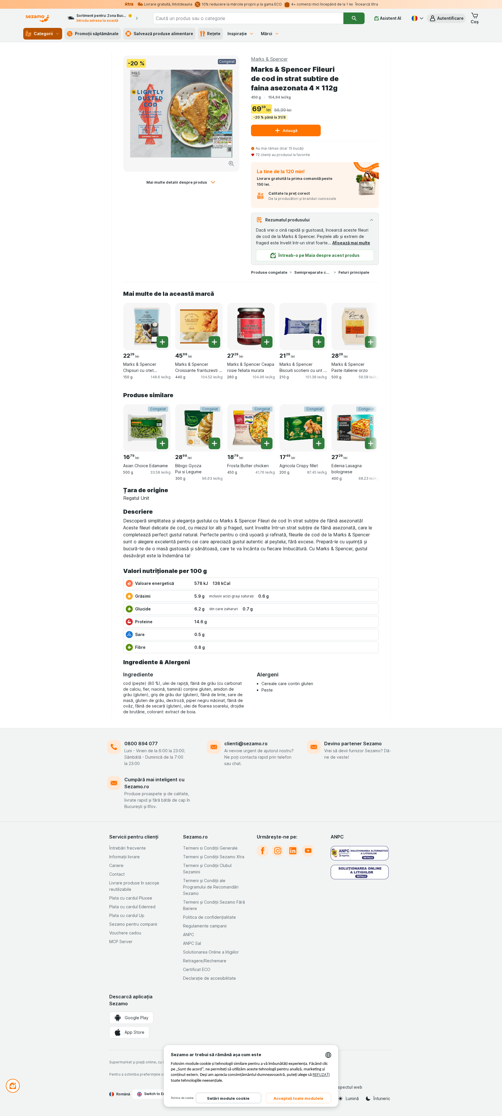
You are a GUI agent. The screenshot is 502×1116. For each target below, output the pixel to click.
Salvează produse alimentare (163, 33)
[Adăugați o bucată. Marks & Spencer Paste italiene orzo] (370, 342)
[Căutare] (353, 18)
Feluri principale (353, 272)
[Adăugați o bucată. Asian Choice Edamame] (162, 443)
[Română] (416, 18)
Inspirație (237, 33)
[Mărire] (231, 163)
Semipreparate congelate (312, 272)
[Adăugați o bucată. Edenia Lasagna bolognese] (370, 443)
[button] (446, 18)
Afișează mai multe (351, 242)
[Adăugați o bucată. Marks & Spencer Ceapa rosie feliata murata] (266, 342)
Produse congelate (269, 272)
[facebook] (262, 851)
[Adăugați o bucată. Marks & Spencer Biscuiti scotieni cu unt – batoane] (318, 342)
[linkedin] (293, 851)
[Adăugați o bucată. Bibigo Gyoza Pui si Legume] (214, 443)
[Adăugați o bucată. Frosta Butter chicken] (266, 443)
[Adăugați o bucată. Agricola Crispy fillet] (318, 443)
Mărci (266, 33)
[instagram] (278, 851)
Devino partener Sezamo (353, 743)
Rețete (213, 33)
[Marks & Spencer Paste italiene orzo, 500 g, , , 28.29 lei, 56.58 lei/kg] (355, 326)
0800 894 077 (141, 743)
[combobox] (248, 18)
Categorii (43, 33)
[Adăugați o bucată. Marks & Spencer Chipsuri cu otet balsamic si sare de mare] (162, 342)
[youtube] (308, 851)
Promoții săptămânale (97, 33)
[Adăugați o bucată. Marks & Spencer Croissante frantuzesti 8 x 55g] (214, 342)
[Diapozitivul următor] (367, 326)
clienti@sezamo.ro (246, 743)
